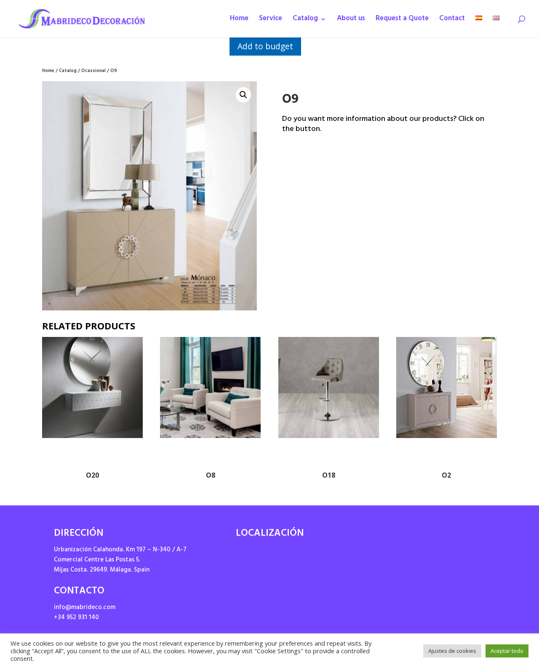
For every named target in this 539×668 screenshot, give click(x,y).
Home (239, 21)
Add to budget (265, 46)
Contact (452, 21)
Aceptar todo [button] (507, 651)
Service (270, 21)
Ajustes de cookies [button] (452, 651)
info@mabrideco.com (84, 608)
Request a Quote (402, 21)
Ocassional (93, 71)
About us (351, 21)
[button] (243, 94)
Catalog (305, 21)
